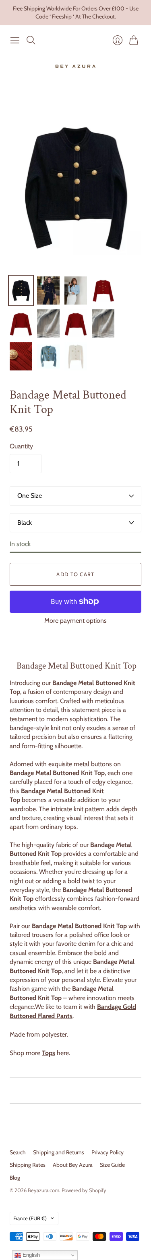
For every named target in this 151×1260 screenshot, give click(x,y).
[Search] (31, 40)
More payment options (75, 620)
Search (18, 1152)
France (30, 1218)
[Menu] (14, 40)
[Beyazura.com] (75, 66)
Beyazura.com (43, 1190)
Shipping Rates (28, 1164)
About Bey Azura (73, 1164)
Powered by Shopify (84, 1190)
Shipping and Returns (58, 1152)
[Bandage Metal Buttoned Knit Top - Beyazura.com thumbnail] (75, 323)
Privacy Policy (107, 1152)
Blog (15, 1177)
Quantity (21, 446)
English (30, 1255)
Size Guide (112, 1164)
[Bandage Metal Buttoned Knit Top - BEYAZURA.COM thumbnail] (21, 290)
